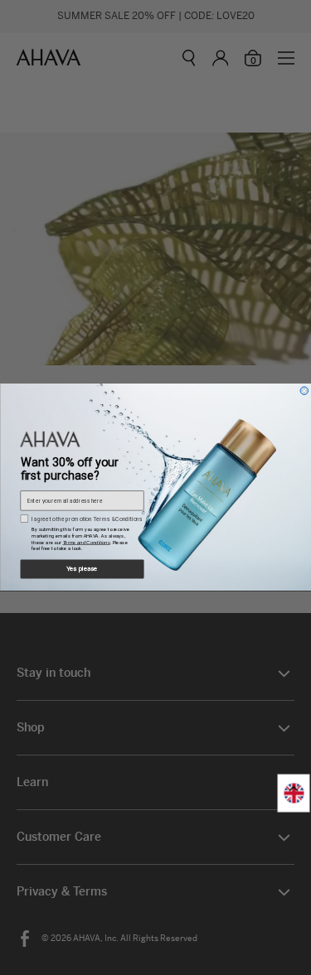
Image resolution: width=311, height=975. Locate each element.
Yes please (81, 569)
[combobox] (294, 794)
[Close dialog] (304, 391)
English (294, 793)
